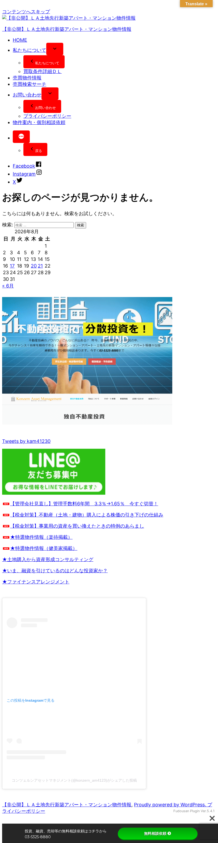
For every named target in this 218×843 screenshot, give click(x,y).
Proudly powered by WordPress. (170, 804)
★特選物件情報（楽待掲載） (41, 537)
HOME (20, 40)
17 (12, 266)
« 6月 (8, 286)
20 (34, 266)
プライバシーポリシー (47, 116)
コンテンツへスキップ (26, 11)
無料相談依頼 (155, 833)
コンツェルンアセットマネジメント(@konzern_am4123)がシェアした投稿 (74, 780)
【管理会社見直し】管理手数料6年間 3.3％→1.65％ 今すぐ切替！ (84, 503)
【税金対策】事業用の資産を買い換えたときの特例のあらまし (77, 526)
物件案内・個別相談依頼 (39, 122)
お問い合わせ (27, 95)
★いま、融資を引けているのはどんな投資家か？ (55, 570)
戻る (38, 151)
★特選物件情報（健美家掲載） (43, 548)
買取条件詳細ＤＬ (42, 71)
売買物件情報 (27, 78)
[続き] (21, 136)
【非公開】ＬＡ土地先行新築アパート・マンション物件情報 (66, 29)
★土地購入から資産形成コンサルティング (47, 559)
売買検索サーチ (29, 84)
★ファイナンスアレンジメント (35, 581)
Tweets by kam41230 (26, 441)
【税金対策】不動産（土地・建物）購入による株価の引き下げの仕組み (86, 515)
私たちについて (29, 50)
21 (40, 266)
